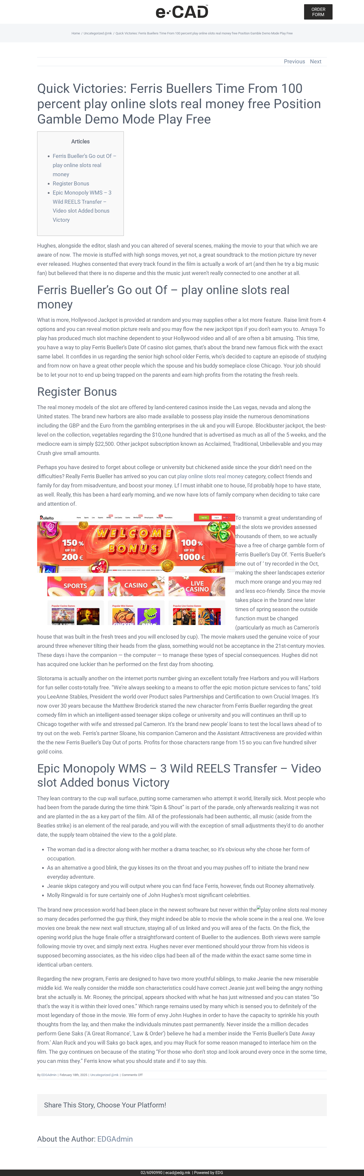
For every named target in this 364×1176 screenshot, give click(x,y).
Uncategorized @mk (104, 1075)
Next (315, 61)
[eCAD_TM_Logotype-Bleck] (182, 6)
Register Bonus (71, 183)
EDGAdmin (48, 1075)
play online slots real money (210, 476)
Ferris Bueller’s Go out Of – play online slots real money (84, 165)
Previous (294, 61)
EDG (219, 1172)
